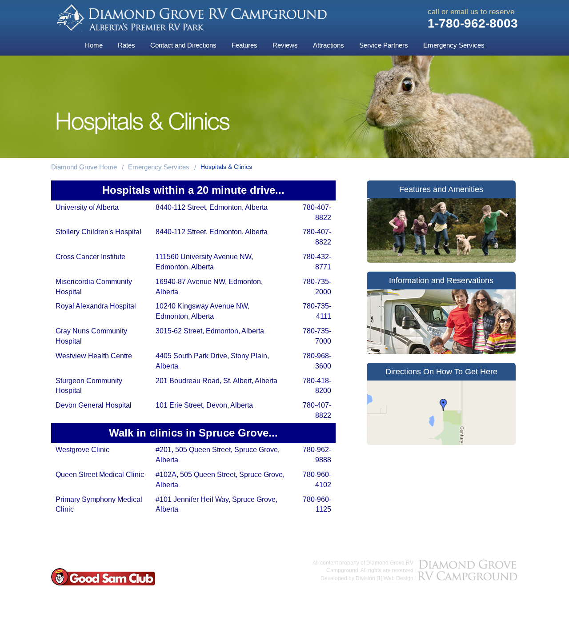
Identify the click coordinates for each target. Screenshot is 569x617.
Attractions (328, 45)
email (459, 12)
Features (244, 45)
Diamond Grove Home (84, 167)
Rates (126, 45)
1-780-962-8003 (473, 23)
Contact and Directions (183, 45)
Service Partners (383, 45)
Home (94, 45)
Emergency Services (454, 45)
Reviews (285, 45)
